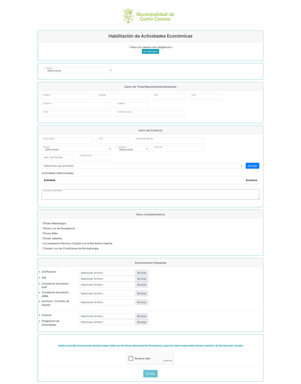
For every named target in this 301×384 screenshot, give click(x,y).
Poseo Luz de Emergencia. (59, 228)
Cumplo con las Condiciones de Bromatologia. (71, 248)
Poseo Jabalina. (53, 238)
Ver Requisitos (150, 51)
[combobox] (142, 166)
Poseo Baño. (51, 233)
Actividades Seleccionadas (58, 173)
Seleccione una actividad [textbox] (58, 165)
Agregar (252, 165)
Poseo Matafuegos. (55, 223)
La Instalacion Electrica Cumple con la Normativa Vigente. (78, 243)
